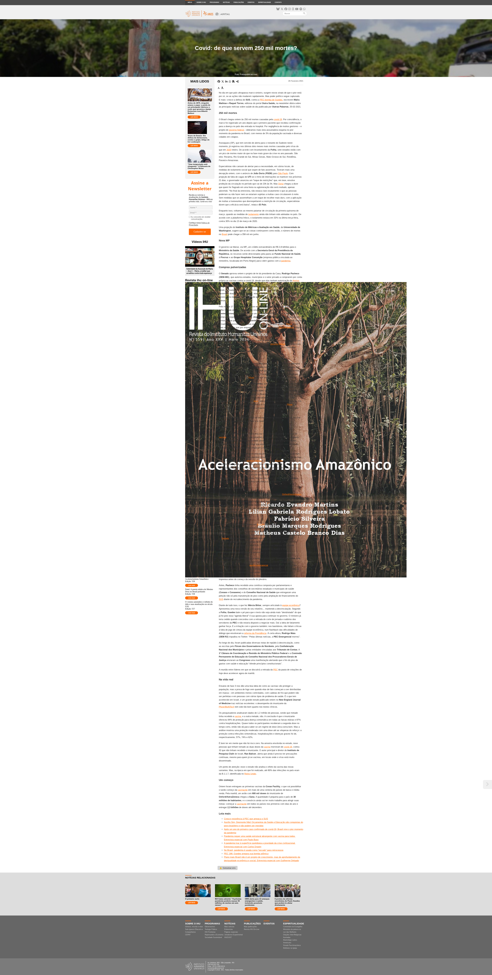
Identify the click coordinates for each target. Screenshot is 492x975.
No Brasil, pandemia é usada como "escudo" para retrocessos (253, 850)
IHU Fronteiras (210, 932)
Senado (225, 538)
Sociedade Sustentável (213, 937)
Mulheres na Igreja (290, 948)
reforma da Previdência (255, 633)
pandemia (285, 261)
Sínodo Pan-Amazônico (292, 945)
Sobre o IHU (201, 2)
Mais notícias (229, 927)
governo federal (236, 130)
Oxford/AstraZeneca (291, 494)
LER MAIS (194, 117)
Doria (280, 184)
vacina (238, 716)
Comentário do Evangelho (292, 927)
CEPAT (188, 935)
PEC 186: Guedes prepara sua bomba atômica (246, 853)
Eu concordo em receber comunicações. (201, 218)
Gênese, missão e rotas (194, 927)
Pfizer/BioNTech (226, 707)
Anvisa (296, 280)
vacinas (222, 437)
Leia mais (191, 585)
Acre (256, 401)
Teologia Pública (211, 929)
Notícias (226, 2)
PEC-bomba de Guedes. (271, 100)
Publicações (239, 2)
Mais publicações (250, 927)
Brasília (260, 524)
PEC (275, 669)
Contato (278, 2)
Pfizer (289, 324)
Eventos (251, 2)
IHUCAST (228, 937)
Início (190, 2)
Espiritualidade (264, 2)
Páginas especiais (231, 932)
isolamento (253, 214)
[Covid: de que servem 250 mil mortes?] (237, 81)
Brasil (224, 234)
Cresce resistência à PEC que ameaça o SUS (246, 819)
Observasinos (210, 927)
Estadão (279, 460)
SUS (221, 599)
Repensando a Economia (214, 935)
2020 (229, 150)
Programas (214, 2)
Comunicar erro (227, 868)
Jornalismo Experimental (233, 935)
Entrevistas (228, 929)
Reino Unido (250, 774)
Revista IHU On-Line (251, 929)
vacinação (243, 790)
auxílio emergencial (258, 565)
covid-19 (278, 119)
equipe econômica (290, 605)
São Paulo (283, 173)
